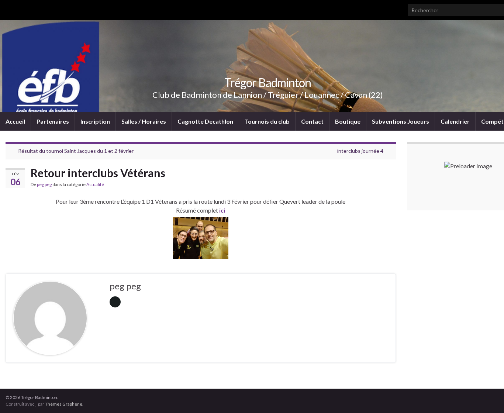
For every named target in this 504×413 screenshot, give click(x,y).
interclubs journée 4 (360, 151)
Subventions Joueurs (400, 121)
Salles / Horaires (143, 121)
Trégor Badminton (267, 82)
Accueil (15, 121)
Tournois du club (267, 121)
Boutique (347, 121)
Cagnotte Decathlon (205, 121)
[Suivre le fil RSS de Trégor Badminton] (9, 8)
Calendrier (455, 121)
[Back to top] (487, 396)
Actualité (95, 184)
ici (221, 210)
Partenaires (53, 121)
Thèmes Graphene (63, 404)
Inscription (95, 121)
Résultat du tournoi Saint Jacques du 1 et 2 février (76, 151)
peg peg (44, 184)
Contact (312, 121)
